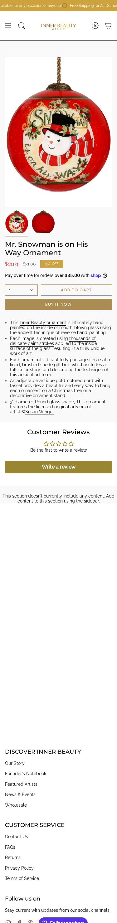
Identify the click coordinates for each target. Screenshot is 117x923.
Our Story (15, 763)
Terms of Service (22, 878)
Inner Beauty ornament (43, 322)
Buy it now (58, 304)
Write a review (59, 467)
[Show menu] (8, 25)
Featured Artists (21, 784)
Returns (13, 857)
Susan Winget (39, 411)
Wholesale (16, 805)
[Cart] (108, 25)
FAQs (10, 847)
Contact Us (16, 836)
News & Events (20, 794)
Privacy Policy (19, 868)
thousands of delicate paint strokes (53, 341)
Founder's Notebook (25, 773)
